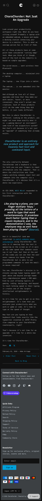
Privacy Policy (9, 411)
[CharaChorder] (21, 5)
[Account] (33, 5)
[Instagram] (14, 385)
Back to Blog (21, 361)
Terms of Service (10, 428)
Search (5, 417)
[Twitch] (24, 385)
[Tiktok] (19, 385)
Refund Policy (9, 414)
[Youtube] (9, 385)
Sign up (9, 467)
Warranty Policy (10, 431)
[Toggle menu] (4, 5)
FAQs (4, 435)
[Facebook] (4, 385)
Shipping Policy (10, 421)
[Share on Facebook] (10, 345)
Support (6, 424)
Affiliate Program (11, 407)
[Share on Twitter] (14, 345)
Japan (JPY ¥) (10, 491)
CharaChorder (12, 496)
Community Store (10, 438)
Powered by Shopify (25, 496)
